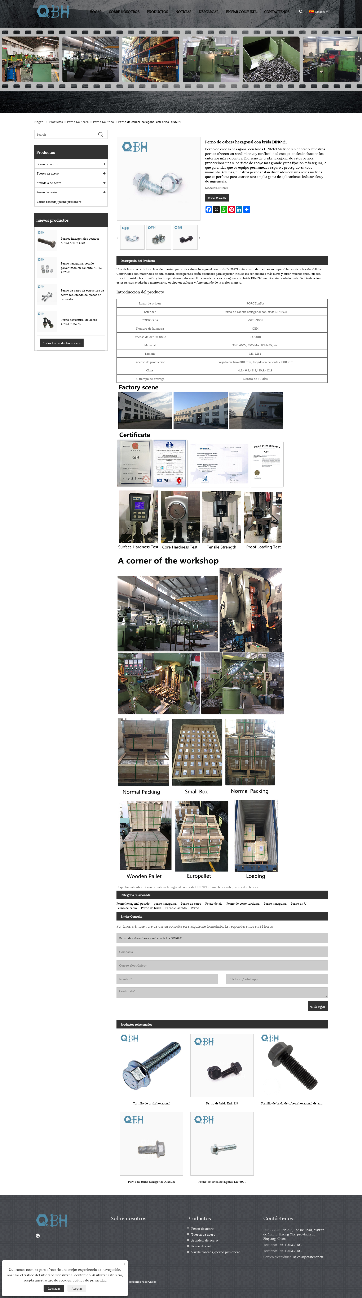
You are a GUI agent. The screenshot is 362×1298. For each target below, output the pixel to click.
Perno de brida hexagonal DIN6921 (151, 1181)
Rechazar (54, 1288)
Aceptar (77, 1288)
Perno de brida (103, 121)
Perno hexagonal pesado (133, 903)
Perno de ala (213, 903)
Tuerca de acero (48, 173)
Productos (56, 121)
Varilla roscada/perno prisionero (59, 201)
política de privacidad (89, 1280)
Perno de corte (47, 192)
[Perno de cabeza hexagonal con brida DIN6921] (132, 237)
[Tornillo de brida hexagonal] (151, 1064)
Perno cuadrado (176, 907)
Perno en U (298, 903)
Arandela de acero (49, 182)
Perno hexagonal (275, 903)
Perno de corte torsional (243, 903)
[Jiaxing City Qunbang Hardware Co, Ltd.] (53, 11)
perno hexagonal (165, 903)
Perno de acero (78, 121)
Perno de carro (191, 903)
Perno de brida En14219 (222, 1103)
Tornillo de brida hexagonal (151, 1103)
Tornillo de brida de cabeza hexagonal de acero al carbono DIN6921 (294, 1103)
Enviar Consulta (217, 198)
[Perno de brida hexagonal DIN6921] (151, 1142)
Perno (195, 907)
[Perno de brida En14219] (222, 1064)
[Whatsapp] (38, 1235)
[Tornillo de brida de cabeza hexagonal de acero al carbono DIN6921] (292, 1064)
